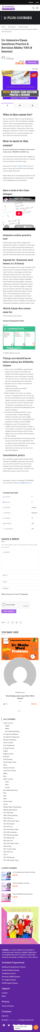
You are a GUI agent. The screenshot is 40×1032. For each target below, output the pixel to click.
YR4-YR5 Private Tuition (11, 843)
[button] (19, 710)
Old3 (4, 796)
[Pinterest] (20, 622)
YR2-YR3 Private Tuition (11, 829)
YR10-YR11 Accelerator (10, 815)
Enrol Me (6, 756)
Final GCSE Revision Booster (23, 894)
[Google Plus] (12, 622)
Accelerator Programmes (11, 737)
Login (37, 2)
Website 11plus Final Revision (12, 807)
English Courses (8, 754)
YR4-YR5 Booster (9, 838)
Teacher (8, 57)
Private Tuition (7, 801)
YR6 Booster (7, 846)
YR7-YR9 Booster (9, 857)
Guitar (5, 765)
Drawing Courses (8, 748)
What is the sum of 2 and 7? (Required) (14, 594)
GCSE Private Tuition (9, 762)
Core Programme (8, 745)
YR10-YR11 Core (8, 818)
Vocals (7, 787)
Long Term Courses (9, 770)
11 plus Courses (8, 723)
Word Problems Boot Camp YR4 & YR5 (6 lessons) (20, 697)
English (7, 726)
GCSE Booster (7, 759)
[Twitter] (16, 622)
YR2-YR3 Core (8, 826)
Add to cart (32, 62)
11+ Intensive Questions (10, 734)
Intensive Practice (9, 768)
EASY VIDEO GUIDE (20, 166)
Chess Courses (8, 742)
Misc (4, 776)
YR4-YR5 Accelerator (10, 832)
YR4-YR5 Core (8, 840)
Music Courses (8, 779)
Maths (7, 728)
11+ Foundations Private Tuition (24, 872)
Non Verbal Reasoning (12, 731)
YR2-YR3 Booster (9, 824)
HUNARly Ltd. (13, 1020)
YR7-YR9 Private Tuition (11, 860)
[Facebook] (8, 622)
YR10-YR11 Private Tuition (11, 821)
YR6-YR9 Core (8, 852)
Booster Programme (9, 740)
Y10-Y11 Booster (8, 812)
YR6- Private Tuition (9, 849)
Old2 (4, 793)
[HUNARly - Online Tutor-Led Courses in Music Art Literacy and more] (8, 7)
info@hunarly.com (25, 483)
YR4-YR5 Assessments (10, 835)
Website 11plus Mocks (10, 810)
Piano (7, 784)
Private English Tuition (21, 883)
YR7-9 (5, 855)
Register (31, 2)
